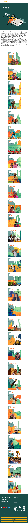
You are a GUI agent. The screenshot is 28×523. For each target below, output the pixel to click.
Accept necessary (14, 517)
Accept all (14, 521)
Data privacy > (16, 497)
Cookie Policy (22, 515)
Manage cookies (14, 519)
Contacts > (15, 502)
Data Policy (18, 515)
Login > (15, 500)
